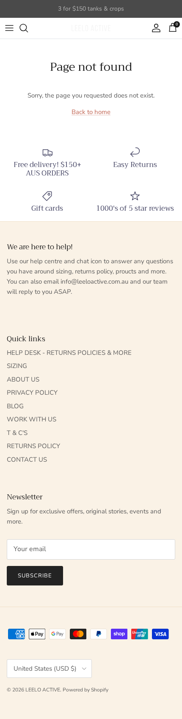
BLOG (15, 406)
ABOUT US (23, 379)
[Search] (28, 28)
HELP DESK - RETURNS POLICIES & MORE (69, 352)
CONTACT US (27, 459)
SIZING (17, 366)
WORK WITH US (31, 419)
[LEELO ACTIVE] (91, 28)
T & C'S (17, 433)
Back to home (91, 112)
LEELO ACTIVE (42, 689)
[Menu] (9, 28)
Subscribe (35, 576)
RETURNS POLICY (33, 446)
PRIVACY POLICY (32, 392)
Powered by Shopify (85, 689)
